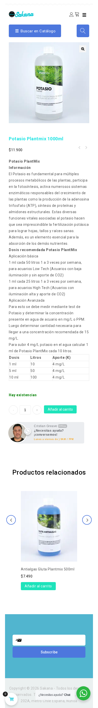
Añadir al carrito (60, 409)
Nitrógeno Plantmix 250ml (79, 147)
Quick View (49, 513)
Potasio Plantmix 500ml (86, 147)
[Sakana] (21, 14)
